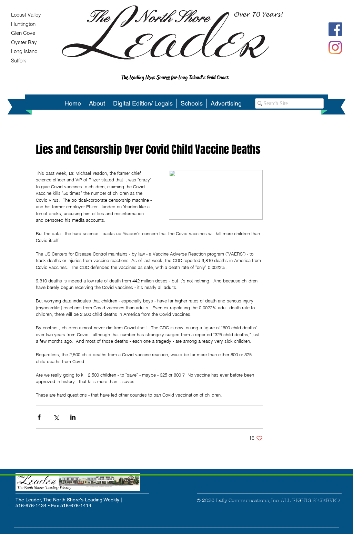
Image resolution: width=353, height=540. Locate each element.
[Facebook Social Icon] (335, 29)
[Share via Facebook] (39, 417)
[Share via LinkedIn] (73, 417)
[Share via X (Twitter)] (56, 417)
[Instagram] (335, 47)
